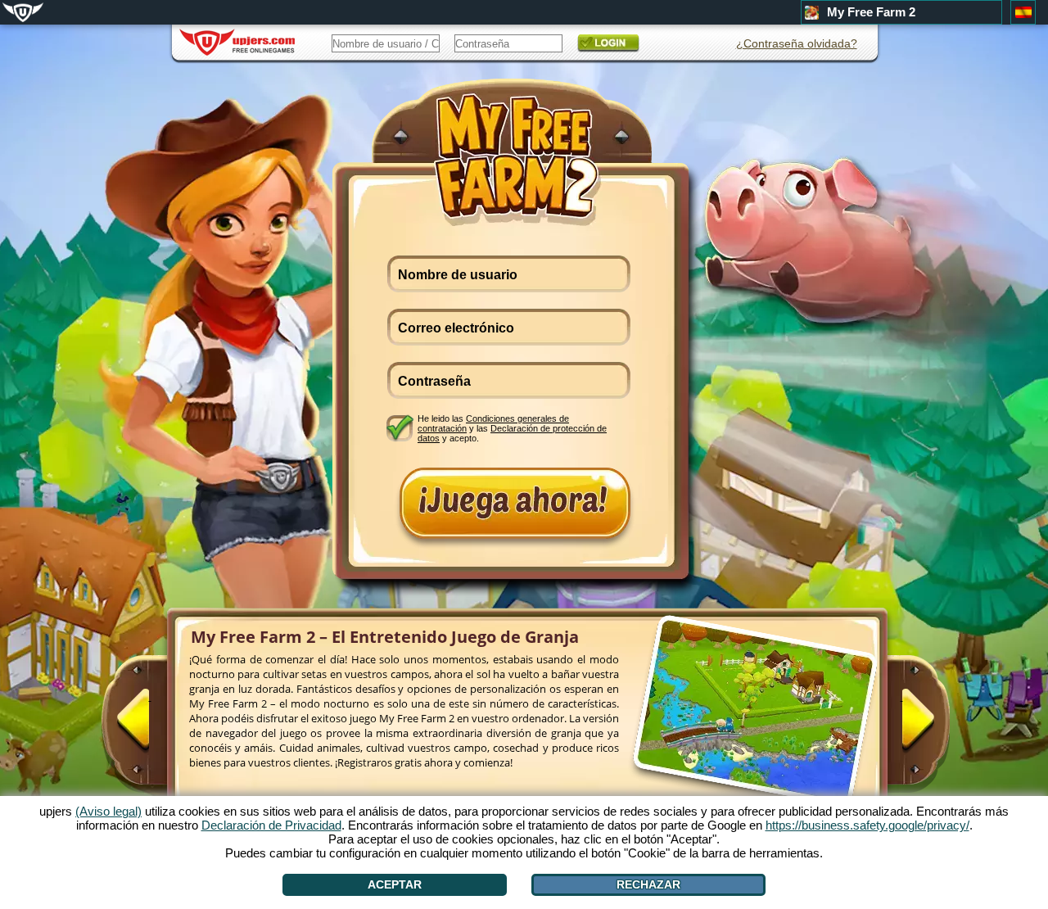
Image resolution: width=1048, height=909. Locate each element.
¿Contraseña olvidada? (796, 43)
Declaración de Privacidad (271, 825)
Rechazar (648, 884)
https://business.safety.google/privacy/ (867, 825)
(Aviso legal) (108, 811)
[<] (150, 726)
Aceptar (395, 884)
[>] (901, 726)
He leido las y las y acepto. (512, 428)
